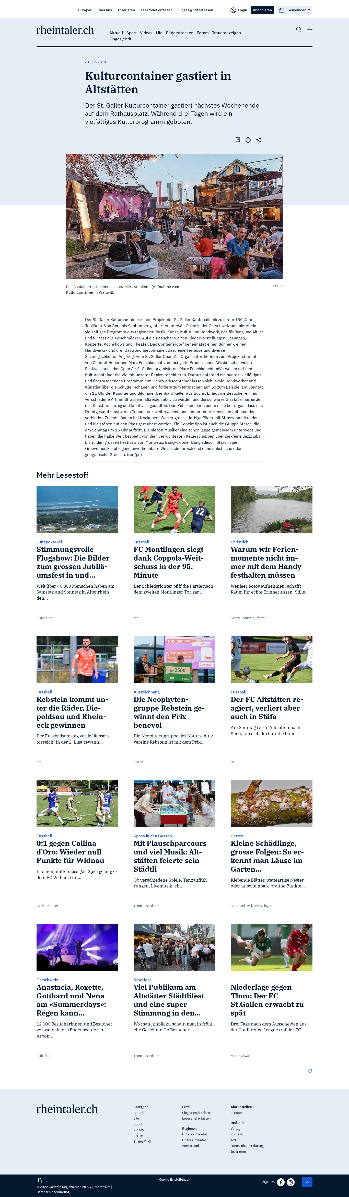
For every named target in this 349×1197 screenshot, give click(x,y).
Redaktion (239, 1123)
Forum (203, 32)
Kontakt (236, 1134)
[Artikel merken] (237, 139)
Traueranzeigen (226, 32)
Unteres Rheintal (194, 1134)
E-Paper (84, 9)
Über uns (104, 9)
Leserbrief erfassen (156, 9)
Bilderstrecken (179, 32)
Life (159, 32)
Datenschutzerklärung (247, 1146)
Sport (131, 32)
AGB (234, 1140)
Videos (146, 32)
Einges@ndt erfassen (195, 9)
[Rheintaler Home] (65, 29)
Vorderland (190, 1146)
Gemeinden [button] (297, 9)
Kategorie (141, 1107)
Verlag (235, 1128)
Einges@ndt (120, 38)
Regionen (189, 1128)
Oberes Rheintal (194, 1140)
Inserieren (126, 9)
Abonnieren (262, 9)
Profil (186, 1107)
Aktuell (116, 32)
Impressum (102, 1187)
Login (242, 9)
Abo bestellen (241, 1107)
